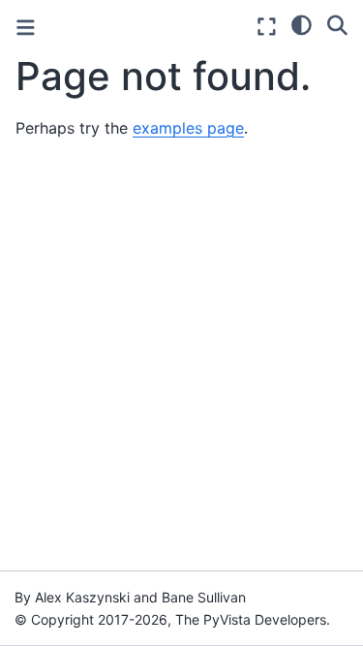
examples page (188, 128)
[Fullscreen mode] (267, 27)
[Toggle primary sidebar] (26, 28)
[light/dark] (301, 24)
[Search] (337, 24)
